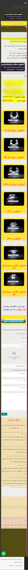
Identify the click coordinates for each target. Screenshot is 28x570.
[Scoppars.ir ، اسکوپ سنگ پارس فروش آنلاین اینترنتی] (14, 20)
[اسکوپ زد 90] (14, 233)
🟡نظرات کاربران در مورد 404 (18, 53)
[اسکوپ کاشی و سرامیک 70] (14, 260)
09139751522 (19, 566)
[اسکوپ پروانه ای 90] (14, 152)
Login (13, 370)
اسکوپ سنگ (15, 90)
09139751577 (12, 566)
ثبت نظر (4, 414)
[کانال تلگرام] (13, 323)
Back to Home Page (21, 333)
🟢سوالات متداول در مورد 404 (18, 55)
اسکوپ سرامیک (11, 93)
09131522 (8, 100)
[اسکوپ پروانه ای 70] (14, 125)
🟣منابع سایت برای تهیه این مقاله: (17, 58)
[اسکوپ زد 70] (14, 206)
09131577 (8, 97)
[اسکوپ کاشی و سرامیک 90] (14, 286)
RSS (23, 337)
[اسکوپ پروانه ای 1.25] (14, 179)
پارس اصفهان (10, 85)
